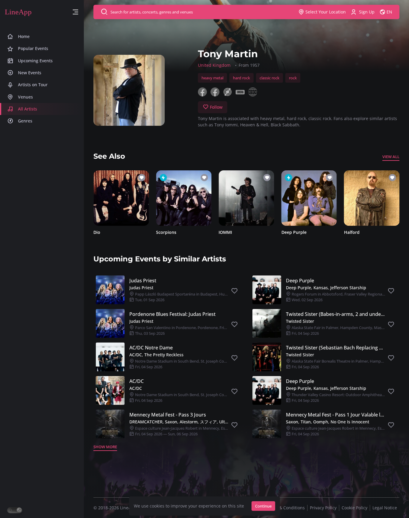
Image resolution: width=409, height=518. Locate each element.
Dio (96, 232)
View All (390, 156)
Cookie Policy (354, 508)
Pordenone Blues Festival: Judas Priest (172, 314)
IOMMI (225, 232)
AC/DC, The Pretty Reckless (156, 355)
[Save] (234, 291)
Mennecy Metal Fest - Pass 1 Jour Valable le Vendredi (335, 414)
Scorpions (166, 232)
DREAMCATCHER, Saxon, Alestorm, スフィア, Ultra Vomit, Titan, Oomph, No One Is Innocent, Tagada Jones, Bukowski (178, 422)
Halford (352, 232)
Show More (105, 446)
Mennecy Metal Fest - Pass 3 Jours (167, 414)
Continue (263, 506)
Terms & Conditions (285, 508)
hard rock (241, 78)
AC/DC (136, 381)
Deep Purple (294, 232)
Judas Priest (142, 280)
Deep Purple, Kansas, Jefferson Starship (326, 287)
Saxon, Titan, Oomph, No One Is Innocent (327, 422)
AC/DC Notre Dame (151, 347)
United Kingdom (214, 65)
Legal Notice (384, 508)
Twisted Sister (300, 321)
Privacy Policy (323, 508)
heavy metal (212, 78)
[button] (75, 12)
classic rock (269, 78)
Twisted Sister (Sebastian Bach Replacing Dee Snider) (335, 347)
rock (293, 78)
